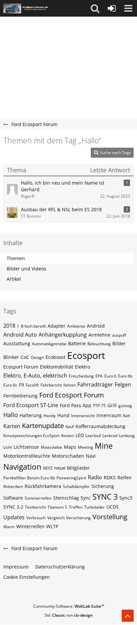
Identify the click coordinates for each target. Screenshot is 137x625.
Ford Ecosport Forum (71, 395)
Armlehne (99, 335)
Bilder (119, 343)
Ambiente (76, 326)
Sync (85, 498)
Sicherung (102, 486)
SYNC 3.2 (13, 507)
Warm (9, 527)
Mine (104, 445)
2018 (9, 325)
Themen (16, 258)
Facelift (32, 385)
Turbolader (94, 507)
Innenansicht (83, 415)
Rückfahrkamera (43, 486)
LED (79, 435)
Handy (50, 415)
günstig (125, 405)
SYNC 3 (105, 496)
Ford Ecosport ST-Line (30, 405)
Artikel (14, 279)
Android (96, 326)
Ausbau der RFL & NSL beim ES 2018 (61, 209)
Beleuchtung (99, 344)
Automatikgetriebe (49, 344)
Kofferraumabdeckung (100, 426)
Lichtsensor (26, 447)
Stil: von (69, 615)
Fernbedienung (20, 395)
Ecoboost (56, 357)
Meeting (85, 447)
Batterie (77, 343)
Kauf (70, 426)
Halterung (31, 415)
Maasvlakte (51, 447)
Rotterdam (13, 486)
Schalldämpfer (76, 486)
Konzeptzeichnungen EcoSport (31, 435)
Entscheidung (81, 376)
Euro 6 (110, 376)
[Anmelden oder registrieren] (111, 8)
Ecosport (86, 355)
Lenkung (127, 435)
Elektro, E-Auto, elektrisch (35, 375)
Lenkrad (109, 435)
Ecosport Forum (20, 367)
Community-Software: (68, 606)
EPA (99, 376)
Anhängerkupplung (63, 334)
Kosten (67, 435)
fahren (70, 385)
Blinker (11, 357)
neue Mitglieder (72, 468)
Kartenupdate (43, 425)
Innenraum (108, 415)
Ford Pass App (75, 405)
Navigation (22, 466)
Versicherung (78, 518)
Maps (70, 447)
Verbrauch (36, 518)
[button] (95, 8)
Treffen (75, 507)
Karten (11, 426)
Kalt (126, 415)
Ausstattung (16, 343)
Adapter (57, 326)
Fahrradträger (95, 384)
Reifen (124, 477)
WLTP (52, 526)
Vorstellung (109, 516)
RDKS (110, 477)
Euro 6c (10, 385)
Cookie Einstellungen (26, 577)
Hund (63, 415)
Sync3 (125, 498)
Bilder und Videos (26, 268)
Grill (112, 405)
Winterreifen (30, 526)
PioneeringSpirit (71, 478)
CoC (25, 357)
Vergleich (56, 518)
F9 (21, 385)
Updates (14, 517)
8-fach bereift (33, 326)
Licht (7, 447)
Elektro (82, 367)
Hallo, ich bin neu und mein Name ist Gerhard (62, 186)
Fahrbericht (51, 385)
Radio (95, 477)
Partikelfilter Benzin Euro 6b (29, 478)
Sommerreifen (38, 498)
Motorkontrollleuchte (26, 456)
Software (13, 498)
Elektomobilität (56, 367)
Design (37, 357)
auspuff (119, 335)
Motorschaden (68, 456)
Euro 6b (125, 376)
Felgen (123, 384)
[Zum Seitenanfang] (128, 616)
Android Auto (20, 334)
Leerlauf (93, 435)
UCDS (112, 507)
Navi (91, 456)
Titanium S (57, 507)
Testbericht (35, 507)
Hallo (10, 415)
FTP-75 (99, 405)
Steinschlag (66, 498)
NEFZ (48, 468)
